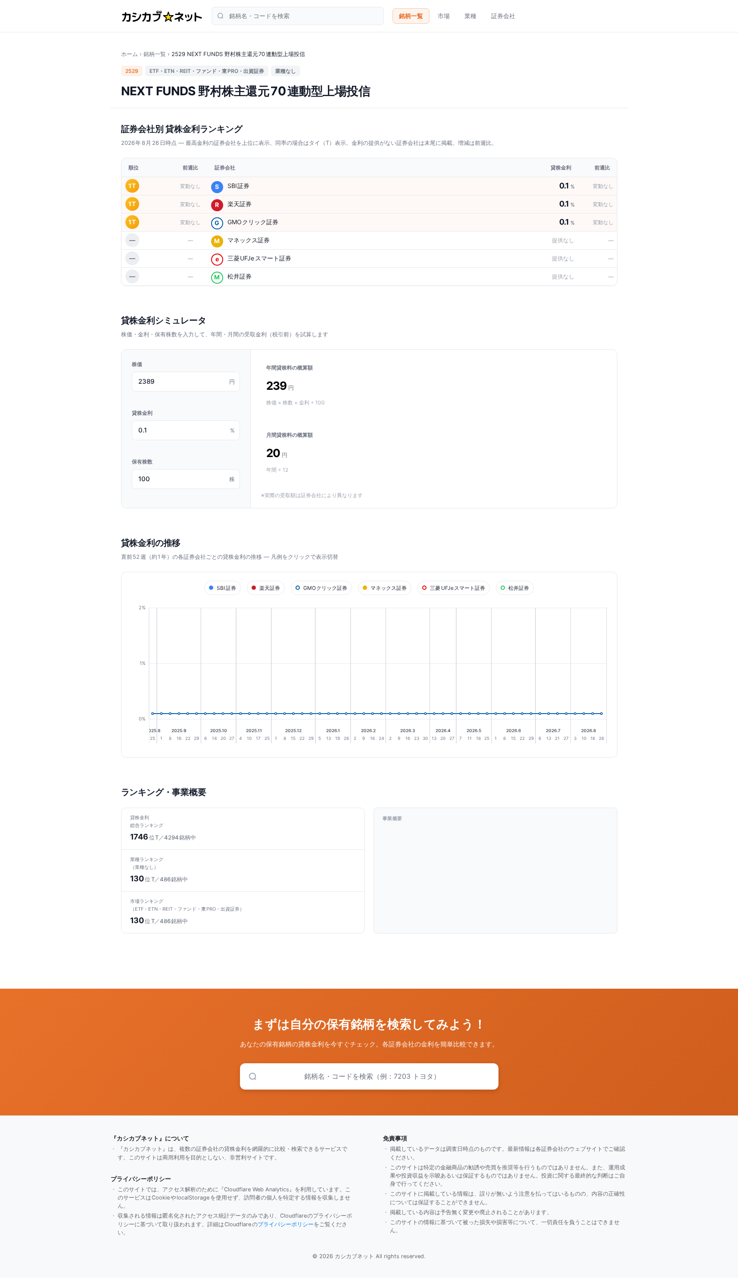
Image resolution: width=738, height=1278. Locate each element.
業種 (470, 15)
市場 (444, 15)
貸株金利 (142, 413)
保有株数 (142, 461)
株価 (137, 364)
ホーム (129, 53)
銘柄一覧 (411, 15)
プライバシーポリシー (286, 1224)
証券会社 (503, 15)
